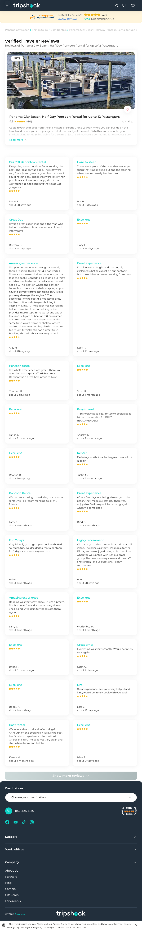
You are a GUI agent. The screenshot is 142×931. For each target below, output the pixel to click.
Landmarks (13, 901)
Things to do (40, 29)
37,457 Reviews (67, 18)
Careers (10, 889)
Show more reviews (68, 776)
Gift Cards (12, 895)
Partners (11, 876)
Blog (8, 882)
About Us (11, 870)
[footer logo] (71, 914)
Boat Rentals (58, 29)
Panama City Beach (17, 29)
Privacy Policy (60, 924)
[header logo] (26, 5)
